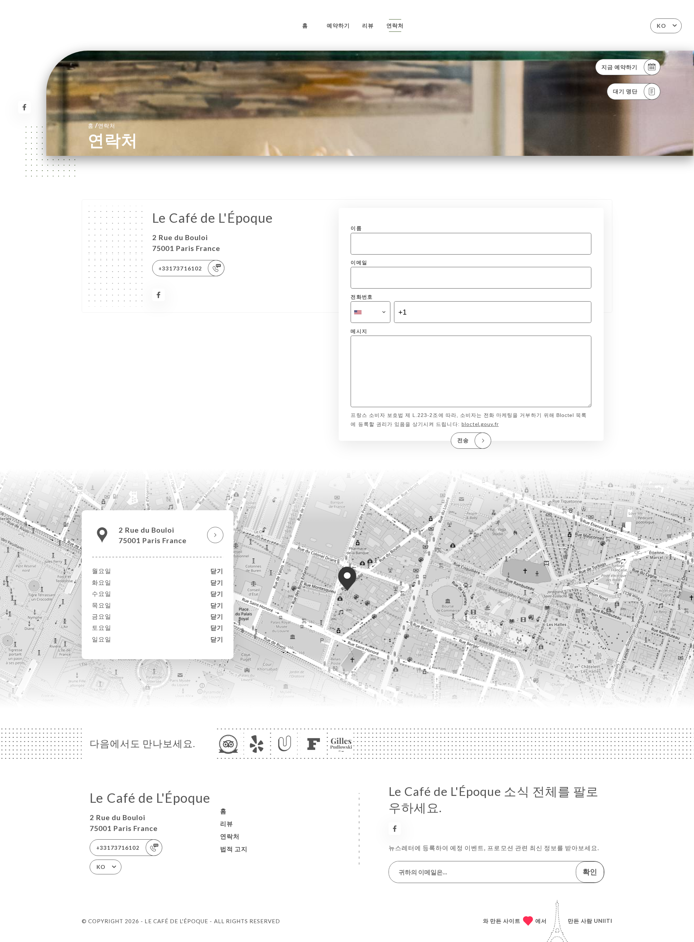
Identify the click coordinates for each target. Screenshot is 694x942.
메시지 (359, 331)
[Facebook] (24, 107)
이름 (356, 228)
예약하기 (338, 25)
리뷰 (368, 25)
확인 (590, 871)
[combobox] (370, 312)
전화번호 (361, 297)
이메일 (359, 262)
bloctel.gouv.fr (480, 424)
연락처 (395, 25)
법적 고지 (234, 849)
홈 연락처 (101, 125)
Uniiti (603, 920)
